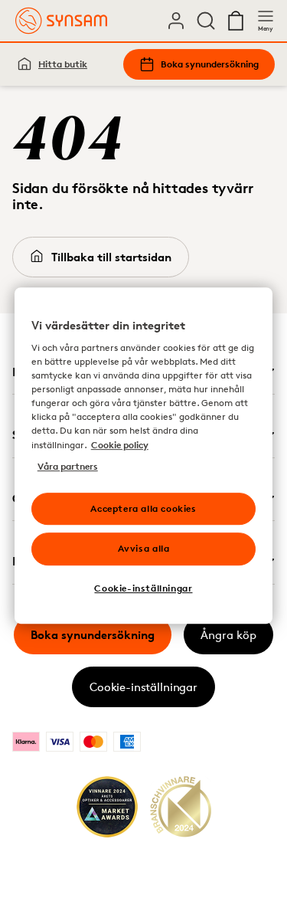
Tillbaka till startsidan (111, 257)
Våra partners (68, 466)
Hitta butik (62, 64)
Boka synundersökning (210, 64)
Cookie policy (119, 445)
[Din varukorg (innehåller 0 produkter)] (235, 20)
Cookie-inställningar (143, 687)
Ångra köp (228, 635)
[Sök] (206, 20)
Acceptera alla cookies (143, 508)
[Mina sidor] (176, 20)
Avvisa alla (144, 549)
